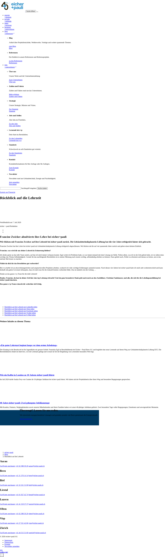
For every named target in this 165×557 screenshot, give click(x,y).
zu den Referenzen (15, 61)
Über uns (12, 82)
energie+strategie (7, 16)
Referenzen (13, 63)
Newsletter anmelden (11, 546)
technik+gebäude (7, 20)
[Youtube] (7, 448)
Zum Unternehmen (15, 80)
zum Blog (12, 46)
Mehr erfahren (14, 94)
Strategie (12, 111)
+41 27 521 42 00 (21, 523)
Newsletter (13, 184)
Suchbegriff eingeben (28, 188)
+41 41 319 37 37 (21, 504)
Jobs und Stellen (15, 126)
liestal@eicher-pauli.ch (37, 495)
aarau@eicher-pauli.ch (37, 466)
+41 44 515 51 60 (21, 533)
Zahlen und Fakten (15, 96)
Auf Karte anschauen (7, 466)
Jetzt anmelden (14, 182)
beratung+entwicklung (9, 28)
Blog (10, 48)
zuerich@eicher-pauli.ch (37, 533)
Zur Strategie (13, 109)
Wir (4, 551)
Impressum (8, 540)
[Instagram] (2, 448)
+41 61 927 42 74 (21, 495)
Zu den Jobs (13, 124)
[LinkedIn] (11, 448)
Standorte (12, 155)
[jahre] (12, 11)
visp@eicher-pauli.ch (36, 523)
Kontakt (12, 170)
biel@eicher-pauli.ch (36, 485)
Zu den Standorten (15, 153)
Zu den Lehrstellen (15, 138)
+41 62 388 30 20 (21, 466)
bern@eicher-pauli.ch (36, 476)
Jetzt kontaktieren (26, 419)
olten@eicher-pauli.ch (36, 514)
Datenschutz (8, 542)
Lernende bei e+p (15, 140)
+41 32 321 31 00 (21, 485)
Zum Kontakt (14, 168)
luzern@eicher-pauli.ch (37, 504)
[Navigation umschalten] (37, 11)
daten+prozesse (8, 24)
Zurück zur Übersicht (7, 192)
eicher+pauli (8, 452)
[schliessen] (2, 555)
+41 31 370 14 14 (21, 476)
